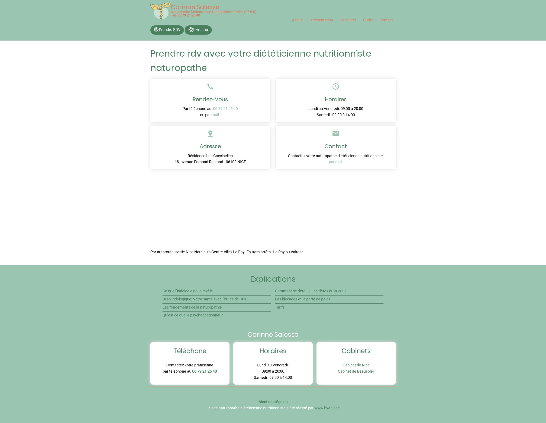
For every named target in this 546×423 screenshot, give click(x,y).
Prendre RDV (167, 30)
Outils (368, 20)
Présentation (322, 20)
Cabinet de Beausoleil (356, 371)
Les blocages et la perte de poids (302, 299)
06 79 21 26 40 (188, 15)
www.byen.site (327, 408)
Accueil (298, 20)
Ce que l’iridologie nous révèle (188, 291)
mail (215, 115)
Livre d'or (198, 30)
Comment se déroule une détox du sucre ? (310, 291)
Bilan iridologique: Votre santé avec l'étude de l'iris (204, 299)
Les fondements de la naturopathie (192, 307)
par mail (336, 162)
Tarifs (280, 307)
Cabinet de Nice (356, 365)
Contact (386, 20)
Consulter (348, 20)
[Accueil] (160, 10)
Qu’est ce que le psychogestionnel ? (193, 315)
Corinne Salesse (195, 7)
